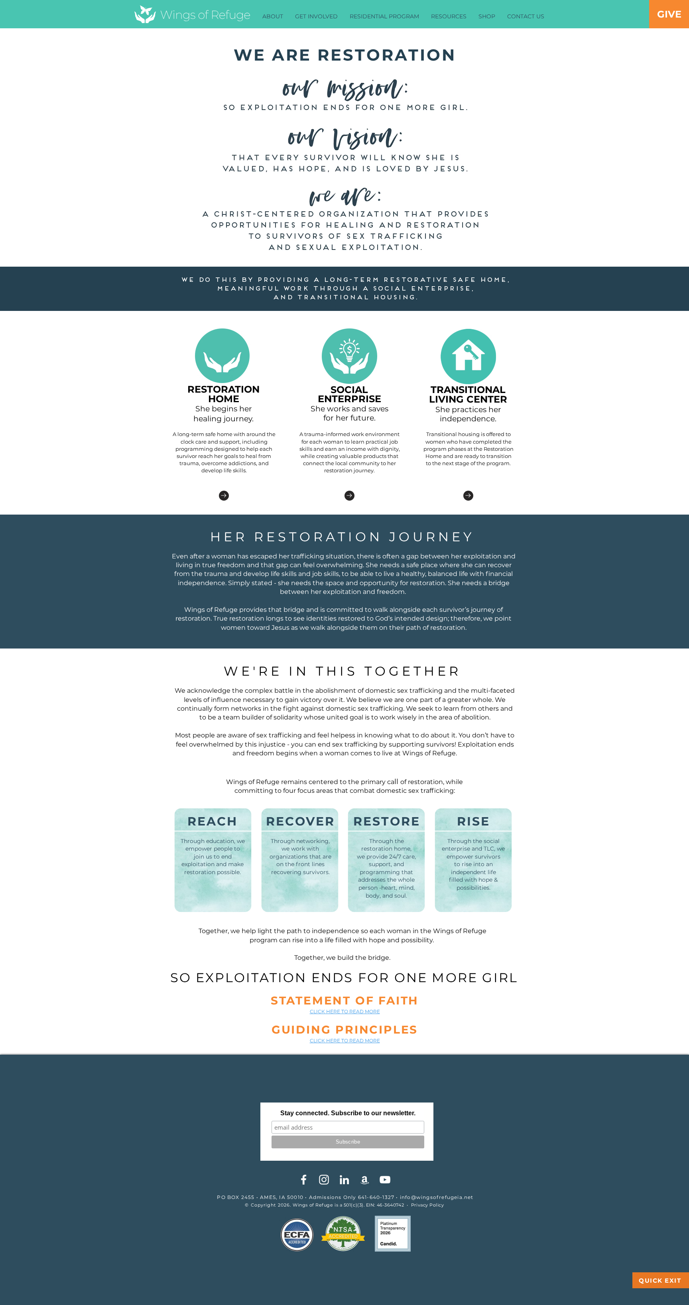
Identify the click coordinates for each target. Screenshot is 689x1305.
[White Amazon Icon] (364, 1179)
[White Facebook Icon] (303, 1179)
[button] (272, 16)
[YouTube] (385, 1179)
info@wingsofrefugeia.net (437, 1197)
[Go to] (224, 496)
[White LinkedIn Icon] (344, 1179)
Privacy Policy (427, 1205)
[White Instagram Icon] (324, 1179)
